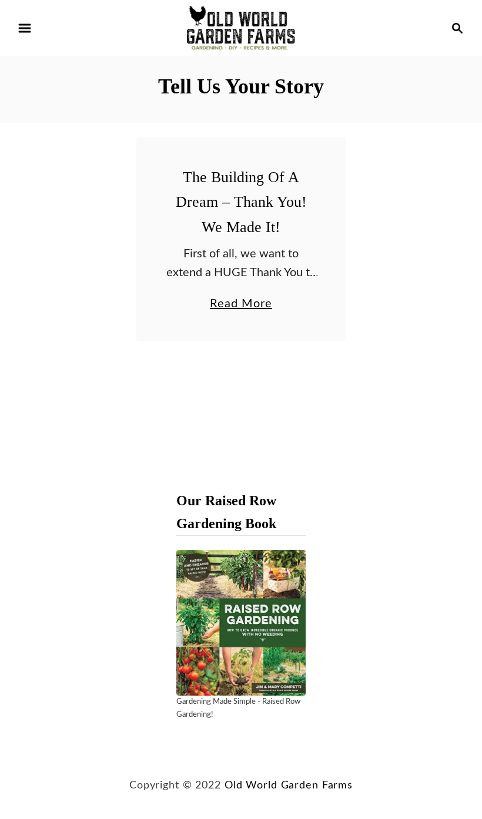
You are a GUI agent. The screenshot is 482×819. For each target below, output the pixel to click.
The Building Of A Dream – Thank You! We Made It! (241, 202)
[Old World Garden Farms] (241, 27)
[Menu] (24, 28)
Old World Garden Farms (289, 785)
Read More (241, 305)
